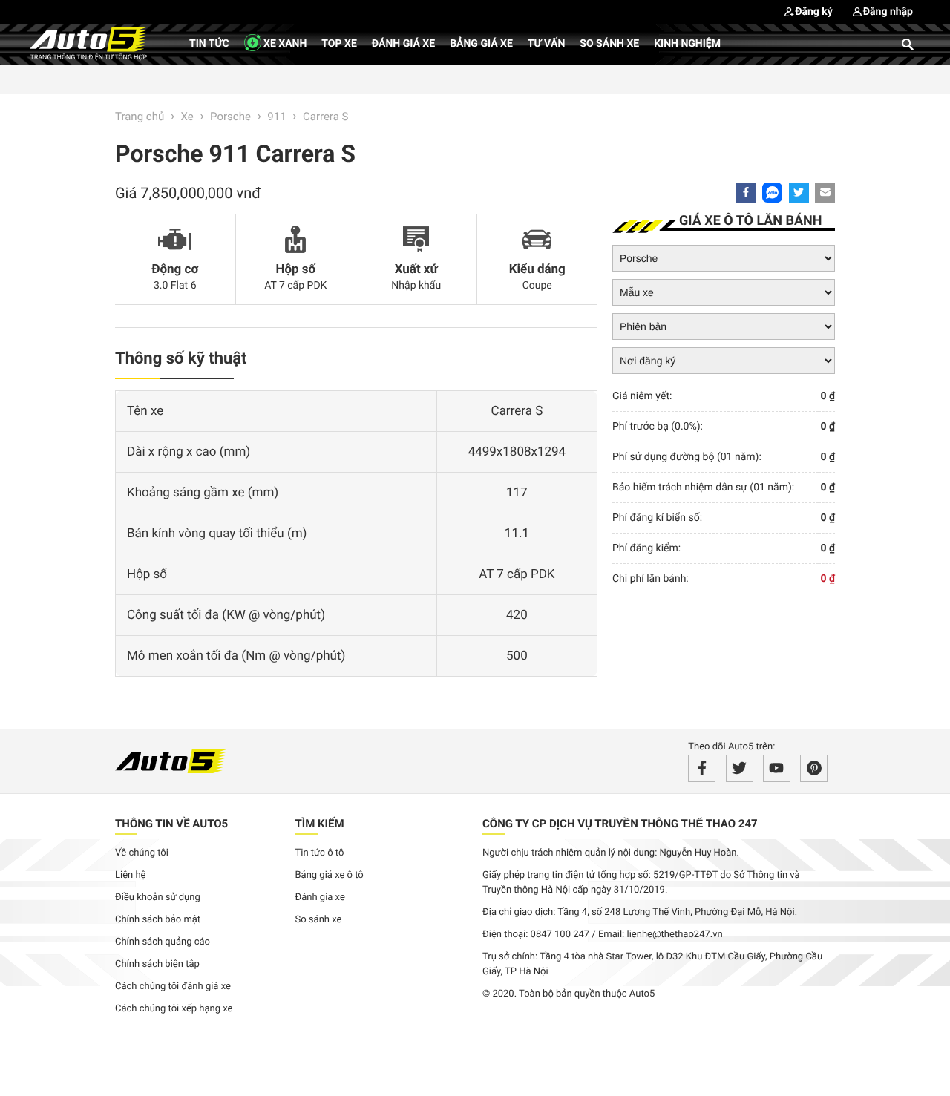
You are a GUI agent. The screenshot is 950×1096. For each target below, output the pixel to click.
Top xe (338, 44)
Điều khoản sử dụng (157, 897)
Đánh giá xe (403, 44)
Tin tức (209, 44)
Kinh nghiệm (687, 44)
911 (276, 116)
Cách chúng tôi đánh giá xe (173, 986)
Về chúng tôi (141, 853)
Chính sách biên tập (157, 964)
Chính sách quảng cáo (162, 942)
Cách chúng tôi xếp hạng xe (174, 1008)
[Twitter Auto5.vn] (739, 768)
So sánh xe (609, 44)
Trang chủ (139, 116)
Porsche (230, 116)
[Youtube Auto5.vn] (776, 768)
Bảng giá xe (481, 44)
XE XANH (284, 44)
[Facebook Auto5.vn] (701, 768)
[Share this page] (825, 193)
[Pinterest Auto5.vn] (814, 768)
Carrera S (325, 116)
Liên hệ (130, 875)
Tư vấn (547, 44)
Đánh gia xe (320, 897)
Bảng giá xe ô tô (329, 875)
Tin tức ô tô (319, 853)
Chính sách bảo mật (157, 919)
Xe (187, 116)
